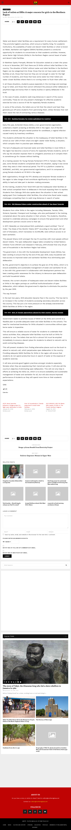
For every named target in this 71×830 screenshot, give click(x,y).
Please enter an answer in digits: (15, 538)
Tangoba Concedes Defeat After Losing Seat (12, 481)
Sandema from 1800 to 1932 (11, 748)
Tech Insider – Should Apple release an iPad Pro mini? (12, 504)
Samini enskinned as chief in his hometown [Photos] (34, 481)
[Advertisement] (36, 33)
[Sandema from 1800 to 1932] (19, 735)
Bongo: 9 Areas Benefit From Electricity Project (36, 447)
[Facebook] (25, 812)
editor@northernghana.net (39, 801)
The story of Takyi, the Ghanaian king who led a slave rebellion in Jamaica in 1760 (32, 687)
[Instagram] (35, 812)
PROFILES (45, 825)
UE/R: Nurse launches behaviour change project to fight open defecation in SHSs (12, 405)
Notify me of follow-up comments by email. (19, 547)
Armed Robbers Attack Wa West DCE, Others (35, 504)
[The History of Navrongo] (52, 707)
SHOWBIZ (34, 827)
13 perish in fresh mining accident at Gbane (56, 504)
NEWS (9, 825)
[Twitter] (30, 812)
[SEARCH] (66, 565)
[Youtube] (45, 812)
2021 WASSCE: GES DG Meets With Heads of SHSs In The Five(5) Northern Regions (55, 405)
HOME (4, 825)
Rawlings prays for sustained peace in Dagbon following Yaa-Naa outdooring (58, 482)
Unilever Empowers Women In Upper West (35, 456)
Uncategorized (6, 9)
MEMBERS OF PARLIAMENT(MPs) (58, 825)
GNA (6, 17)
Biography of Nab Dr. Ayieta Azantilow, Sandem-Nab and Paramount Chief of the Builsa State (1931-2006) (52, 749)
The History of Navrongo (44, 720)
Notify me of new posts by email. (15, 552)
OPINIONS (30, 825)
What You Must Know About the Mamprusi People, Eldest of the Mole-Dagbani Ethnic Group (19, 720)
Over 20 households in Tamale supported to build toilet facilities (33, 405)
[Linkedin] (40, 812)
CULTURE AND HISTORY (19, 825)
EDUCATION (37, 825)
